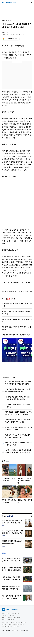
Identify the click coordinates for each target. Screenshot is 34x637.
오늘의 (8, 516)
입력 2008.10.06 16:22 (16, 34)
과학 (9, 20)
